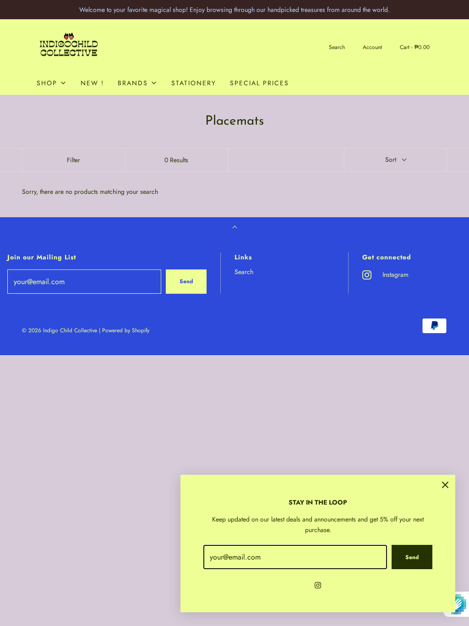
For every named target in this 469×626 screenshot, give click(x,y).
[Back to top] (234, 228)
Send (186, 281)
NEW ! (92, 83)
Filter (73, 160)
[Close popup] (445, 485)
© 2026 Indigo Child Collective (59, 330)
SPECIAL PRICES (259, 83)
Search (243, 271)
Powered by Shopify (125, 330)
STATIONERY (193, 83)
